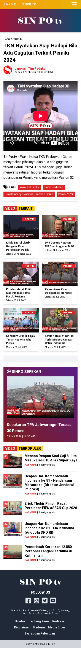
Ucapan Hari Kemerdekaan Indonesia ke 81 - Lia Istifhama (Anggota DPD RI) (49, 528)
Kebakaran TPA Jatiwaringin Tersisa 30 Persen (39, 427)
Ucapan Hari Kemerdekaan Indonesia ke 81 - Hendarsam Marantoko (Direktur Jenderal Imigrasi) (49, 482)
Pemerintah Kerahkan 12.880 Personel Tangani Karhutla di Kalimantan (48, 551)
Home (6, 39)
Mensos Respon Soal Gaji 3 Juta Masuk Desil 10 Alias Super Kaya (51, 458)
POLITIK (17, 39)
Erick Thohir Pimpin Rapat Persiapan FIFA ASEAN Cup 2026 (51, 505)
